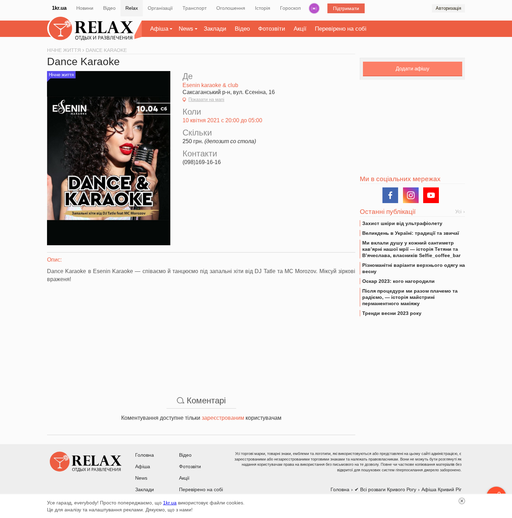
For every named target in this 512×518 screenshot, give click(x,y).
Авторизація (448, 8)
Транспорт (195, 8)
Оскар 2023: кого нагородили (398, 281)
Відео (109, 8)
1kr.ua (59, 8)
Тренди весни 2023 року (391, 313)
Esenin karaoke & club (210, 85)
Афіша (159, 28)
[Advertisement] (201, 336)
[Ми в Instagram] (411, 195)
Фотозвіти (271, 28)
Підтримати (346, 8)
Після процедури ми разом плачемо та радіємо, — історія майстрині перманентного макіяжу (410, 297)
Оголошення (230, 8)
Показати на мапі (206, 99)
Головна (144, 455)
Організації (160, 8)
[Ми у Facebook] (390, 195)
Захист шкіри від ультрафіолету (402, 223)
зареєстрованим (223, 418)
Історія (262, 8)
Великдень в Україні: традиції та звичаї (410, 233)
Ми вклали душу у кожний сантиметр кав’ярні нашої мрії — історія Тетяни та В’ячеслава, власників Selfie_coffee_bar (411, 249)
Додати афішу (412, 68)
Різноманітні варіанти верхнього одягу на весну (413, 268)
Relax (131, 8)
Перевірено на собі (340, 28)
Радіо (314, 8)
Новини (84, 8)
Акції (300, 28)
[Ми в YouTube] (431, 195)
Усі (458, 211)
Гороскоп (290, 8)
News (186, 28)
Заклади (215, 28)
